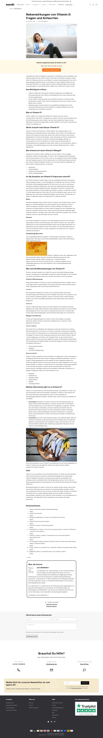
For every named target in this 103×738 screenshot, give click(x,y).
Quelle (31, 511)
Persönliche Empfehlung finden (51, 70)
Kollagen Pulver (10, 702)
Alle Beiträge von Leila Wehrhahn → (38, 595)
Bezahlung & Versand (57, 702)
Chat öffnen (84, 664)
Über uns (31, 702)
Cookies (54, 717)
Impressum (54, 710)
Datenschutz (55, 715)
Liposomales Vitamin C (11, 710)
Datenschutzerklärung (76, 688)
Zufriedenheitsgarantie (57, 707)
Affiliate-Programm (33, 707)
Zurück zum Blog (53, 602)
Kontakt (54, 705)
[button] (28, 4)
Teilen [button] (29, 557)
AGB (53, 712)
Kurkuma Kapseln (10, 707)
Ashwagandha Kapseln (11, 705)
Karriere (31, 705)
